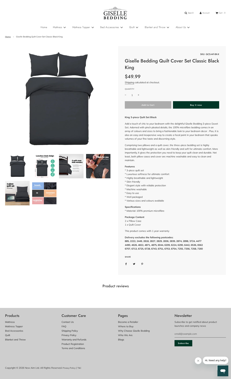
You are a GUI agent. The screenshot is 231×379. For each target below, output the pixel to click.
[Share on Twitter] (134, 263)
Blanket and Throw (15, 339)
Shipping (129, 82)
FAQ (64, 326)
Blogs (121, 339)
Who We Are (125, 335)
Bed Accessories (14, 330)
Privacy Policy (69, 335)
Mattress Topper (14, 326)
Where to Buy (125, 326)
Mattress (10, 322)
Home (44, 27)
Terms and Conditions (73, 348)
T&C (79, 368)
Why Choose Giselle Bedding (134, 330)
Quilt (7, 335)
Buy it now (196, 105)
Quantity (129, 89)
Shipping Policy (70, 330)
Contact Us (68, 322)
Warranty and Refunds (74, 339)
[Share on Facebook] (126, 263)
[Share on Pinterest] (142, 263)
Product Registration (73, 343)
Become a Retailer (128, 322)
